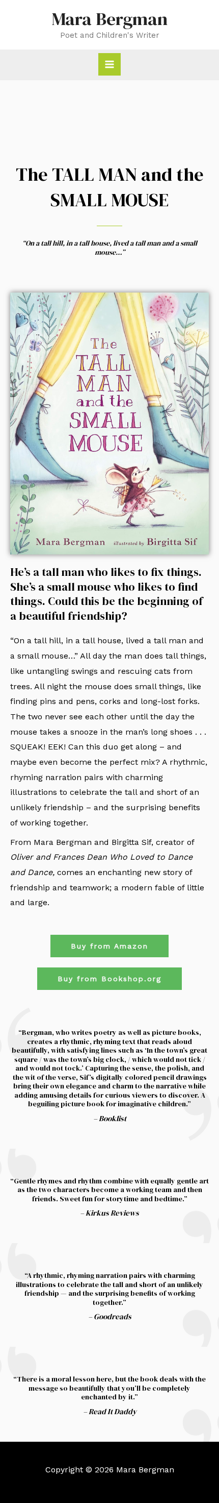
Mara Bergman (109, 19)
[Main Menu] (109, 64)
